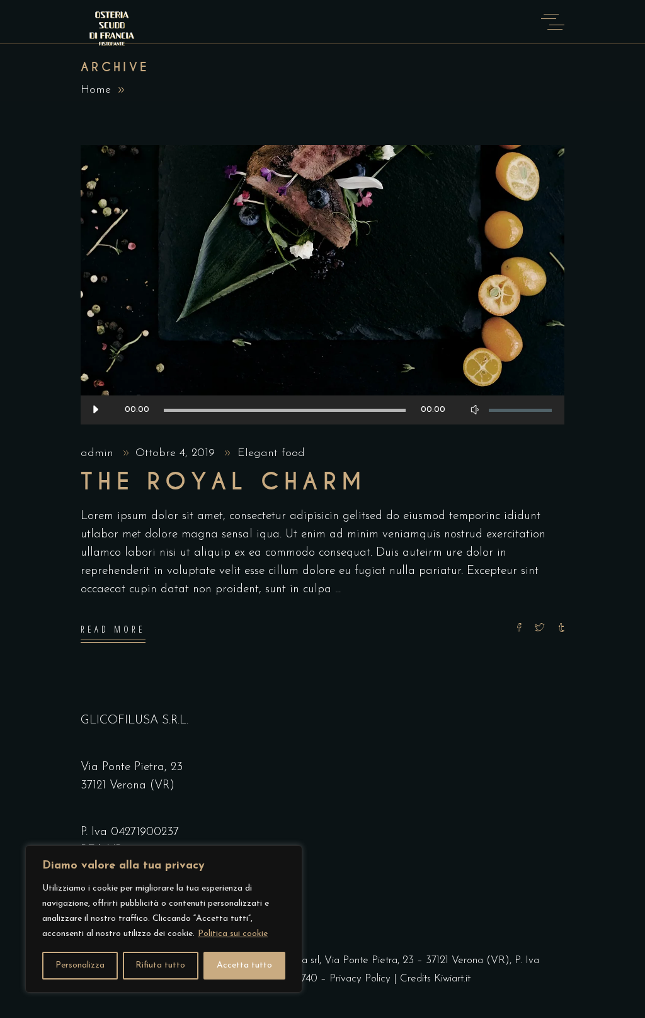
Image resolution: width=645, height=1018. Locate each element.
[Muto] (474, 409)
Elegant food (271, 453)
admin (99, 453)
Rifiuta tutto (160, 965)
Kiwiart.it (452, 978)
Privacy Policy (360, 978)
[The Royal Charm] (322, 284)
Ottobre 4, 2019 (177, 453)
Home (96, 90)
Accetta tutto (244, 965)
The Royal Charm (224, 481)
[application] (322, 409)
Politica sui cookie (233, 934)
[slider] (520, 409)
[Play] (95, 409)
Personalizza (80, 965)
